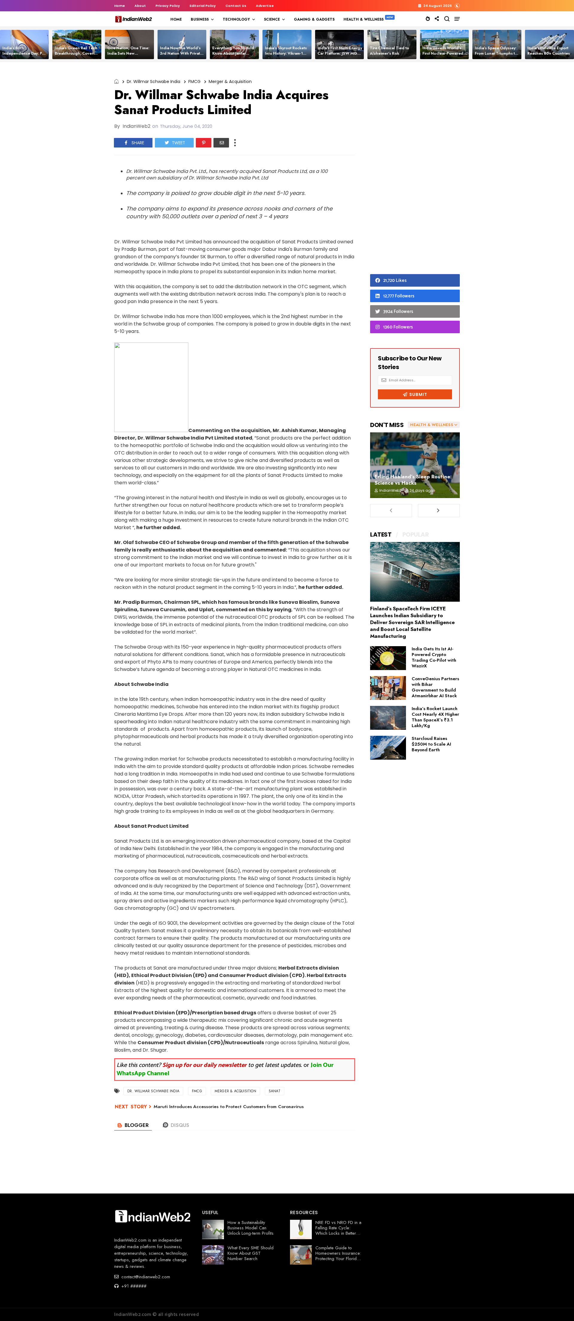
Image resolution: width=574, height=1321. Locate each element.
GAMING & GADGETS (314, 19)
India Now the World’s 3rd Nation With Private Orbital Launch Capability (181, 56)
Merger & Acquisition (230, 82)
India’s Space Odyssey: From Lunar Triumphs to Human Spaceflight (496, 53)
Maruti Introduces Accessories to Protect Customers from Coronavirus (229, 1106)
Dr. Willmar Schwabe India (153, 82)
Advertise (265, 5)
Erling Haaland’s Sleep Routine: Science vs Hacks (413, 479)
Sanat (274, 1091)
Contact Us (235, 5)
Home (119, 5)
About (140, 5)
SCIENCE (272, 19)
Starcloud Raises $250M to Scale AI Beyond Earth (431, 744)
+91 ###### (133, 1286)
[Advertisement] (415, 169)
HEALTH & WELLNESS (364, 19)
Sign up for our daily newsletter (204, 1065)
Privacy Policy (167, 5)
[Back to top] (559, 1306)
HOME (176, 19)
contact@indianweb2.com (145, 1277)
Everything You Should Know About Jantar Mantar (233, 53)
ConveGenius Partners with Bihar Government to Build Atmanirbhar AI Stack (435, 687)
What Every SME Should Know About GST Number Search (251, 1253)
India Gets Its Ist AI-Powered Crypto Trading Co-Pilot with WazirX (434, 657)
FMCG (194, 82)
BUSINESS (200, 19)
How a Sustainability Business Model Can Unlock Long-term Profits (251, 1227)
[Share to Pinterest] (203, 143)
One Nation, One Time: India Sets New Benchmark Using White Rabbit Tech (129, 56)
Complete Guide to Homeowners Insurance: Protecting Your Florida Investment (338, 1256)
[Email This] (221, 143)
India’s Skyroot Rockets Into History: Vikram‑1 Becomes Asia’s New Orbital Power (286, 56)
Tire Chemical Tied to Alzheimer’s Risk (389, 50)
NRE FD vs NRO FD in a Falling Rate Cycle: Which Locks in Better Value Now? (338, 1230)
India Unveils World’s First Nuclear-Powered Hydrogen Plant (442, 53)
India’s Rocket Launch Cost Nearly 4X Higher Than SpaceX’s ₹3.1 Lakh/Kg (435, 717)
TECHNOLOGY (236, 19)
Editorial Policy (203, 5)
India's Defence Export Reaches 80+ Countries (548, 50)
